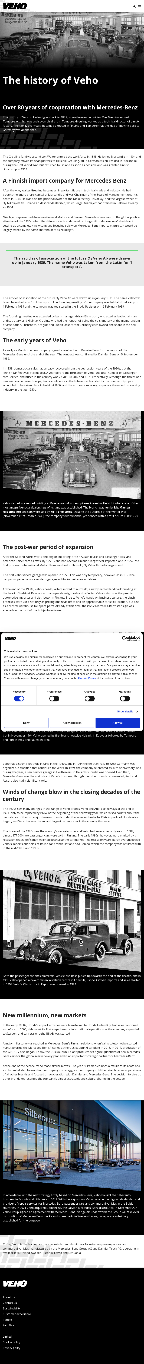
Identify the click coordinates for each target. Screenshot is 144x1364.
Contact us (10, 1303)
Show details (125, 711)
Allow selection (72, 722)
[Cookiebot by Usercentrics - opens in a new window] (124, 638)
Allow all (118, 722)
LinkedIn (8, 1336)
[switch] (54, 698)
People (7, 1320)
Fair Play (8, 1325)
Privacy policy (11, 1348)
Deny (26, 722)
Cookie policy (11, 1342)
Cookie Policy (87, 678)
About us (9, 1297)
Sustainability (12, 1308)
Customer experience (17, 1314)
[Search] (134, 6)
